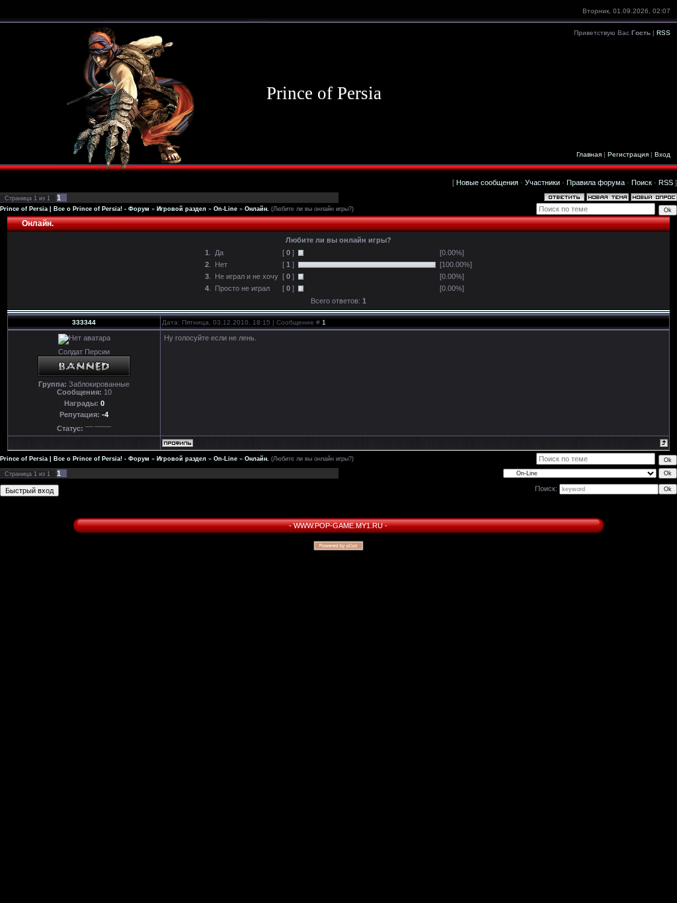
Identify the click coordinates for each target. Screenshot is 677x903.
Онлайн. (257, 209)
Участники (542, 182)
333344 (84, 322)
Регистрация (628, 154)
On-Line (225, 209)
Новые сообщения (487, 182)
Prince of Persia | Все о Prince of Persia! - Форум (74, 209)
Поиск (641, 182)
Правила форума (596, 182)
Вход (662, 154)
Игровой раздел (181, 209)
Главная (589, 154)
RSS (663, 32)
